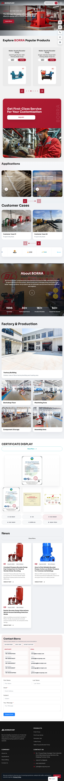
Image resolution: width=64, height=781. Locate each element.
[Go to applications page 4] (35, 201)
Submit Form (9, 714)
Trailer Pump (37, 741)
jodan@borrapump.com (43, 766)
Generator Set (38, 738)
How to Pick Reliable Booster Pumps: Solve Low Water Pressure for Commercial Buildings (47, 569)
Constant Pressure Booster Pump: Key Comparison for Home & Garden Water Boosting (16, 569)
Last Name (36, 680)
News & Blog (5, 759)
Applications (5, 756)
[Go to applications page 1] (28, 201)
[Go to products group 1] (26, 91)
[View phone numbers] (60, 32)
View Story (7, 582)
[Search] (56, 3)
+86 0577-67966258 (41, 760)
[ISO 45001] (52, 499)
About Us (4, 753)
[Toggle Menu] (61, 3)
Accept (57, 776)
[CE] (32, 499)
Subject (6, 695)
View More (30, 449)
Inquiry (22, 60)
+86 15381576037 (40, 763)
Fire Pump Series (38, 735)
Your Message (8, 703)
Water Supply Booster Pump (17, 51)
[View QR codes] (60, 42)
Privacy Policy (17, 777)
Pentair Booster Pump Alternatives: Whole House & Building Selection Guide (16, 612)
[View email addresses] (60, 37)
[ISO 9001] (11, 499)
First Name (7, 680)
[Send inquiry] (60, 22)
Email (5, 688)
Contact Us (5, 763)
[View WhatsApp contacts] (60, 27)
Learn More (8, 21)
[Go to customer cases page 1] (29, 243)
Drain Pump (37, 732)
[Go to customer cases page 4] (35, 243)
